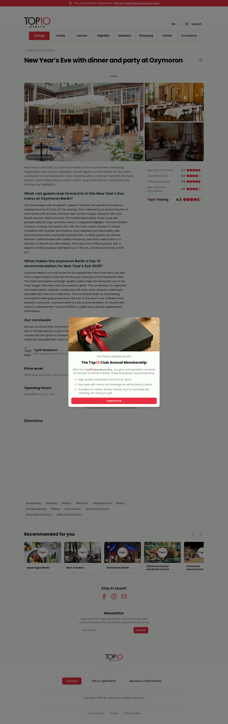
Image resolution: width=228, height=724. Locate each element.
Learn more (114, 401)
